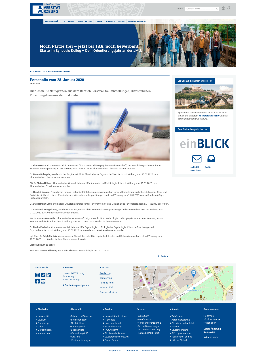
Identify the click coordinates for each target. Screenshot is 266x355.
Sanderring (105, 273)
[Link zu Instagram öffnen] (37, 275)
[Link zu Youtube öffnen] (43, 281)
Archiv (208, 167)
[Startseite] (31, 71)
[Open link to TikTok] (43, 275)
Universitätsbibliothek (116, 316)
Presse (175, 326)
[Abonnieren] (197, 158)
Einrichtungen (115, 21)
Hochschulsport (113, 323)
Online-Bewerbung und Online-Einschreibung (149, 328)
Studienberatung (113, 326)
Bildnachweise (212, 319)
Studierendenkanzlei (115, 333)
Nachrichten (77, 323)
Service (108, 309)
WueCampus (144, 319)
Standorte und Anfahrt (183, 323)
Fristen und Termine (81, 316)
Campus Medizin (108, 292)
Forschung (85, 21)
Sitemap (209, 316)
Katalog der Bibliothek (149, 333)
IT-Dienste (110, 319)
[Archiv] (211, 158)
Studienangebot (79, 319)
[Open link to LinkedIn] (49, 275)
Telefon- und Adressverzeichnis (181, 318)
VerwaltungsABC (79, 333)
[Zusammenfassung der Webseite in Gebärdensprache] (228, 8)
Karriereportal (78, 326)
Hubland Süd (106, 287)
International (137, 21)
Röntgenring (106, 278)
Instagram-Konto (210, 115)
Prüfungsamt (111, 329)
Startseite (43, 309)
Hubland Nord (106, 282)
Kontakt (69, 267)
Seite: (206, 337)
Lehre (99, 21)
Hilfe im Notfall (179, 340)
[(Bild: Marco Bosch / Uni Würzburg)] (100, 159)
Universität (52, 21)
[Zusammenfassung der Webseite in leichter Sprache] (223, 8)
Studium (69, 21)
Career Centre (112, 340)
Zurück (164, 256)
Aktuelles (40, 71)
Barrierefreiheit (149, 350)
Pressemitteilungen (59, 71)
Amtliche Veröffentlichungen (80, 338)
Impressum (115, 350)
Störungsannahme (181, 333)
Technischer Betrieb (182, 336)
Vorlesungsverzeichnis (149, 322)
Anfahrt (105, 267)
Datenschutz (131, 350)
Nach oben (210, 322)
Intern (180, 8)
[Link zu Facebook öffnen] (37, 281)
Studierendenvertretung (116, 336)
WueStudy (143, 316)
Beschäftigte (77, 329)
